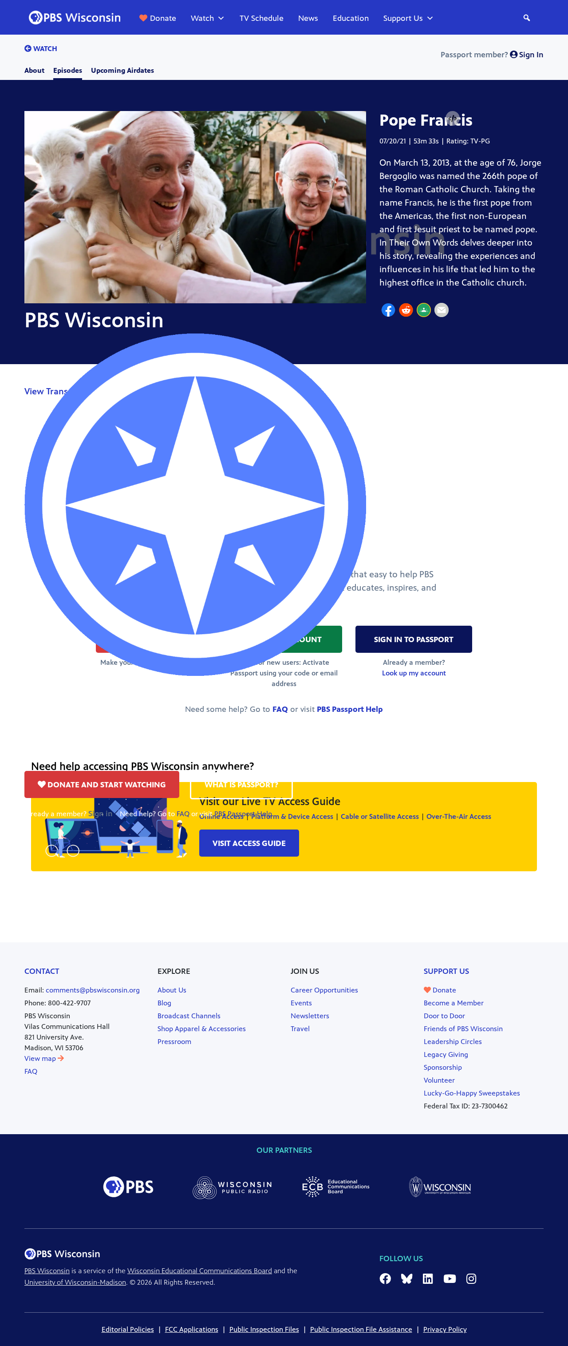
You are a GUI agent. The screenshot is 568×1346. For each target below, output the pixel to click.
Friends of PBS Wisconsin (463, 1028)
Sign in (100, 813)
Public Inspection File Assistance (361, 1329)
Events (301, 1003)
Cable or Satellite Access (380, 816)
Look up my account (414, 673)
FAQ (183, 814)
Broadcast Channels (189, 1016)
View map (41, 1058)
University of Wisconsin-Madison (75, 1282)
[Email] (441, 311)
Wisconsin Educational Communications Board (199, 1271)
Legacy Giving (446, 1054)
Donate (163, 18)
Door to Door (444, 1016)
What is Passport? (241, 785)
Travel (300, 1028)
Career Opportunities (324, 990)
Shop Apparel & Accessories (202, 1028)
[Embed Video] (453, 119)
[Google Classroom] (424, 311)
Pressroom (174, 1041)
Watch (202, 18)
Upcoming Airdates (122, 70)
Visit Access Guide (249, 843)
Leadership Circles (453, 1041)
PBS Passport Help (243, 814)
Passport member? (492, 55)
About (34, 70)
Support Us (403, 18)
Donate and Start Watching (106, 785)
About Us (172, 990)
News (308, 18)
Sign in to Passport (414, 639)
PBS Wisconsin (47, 1271)
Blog (164, 1003)
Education (351, 18)
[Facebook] (388, 311)
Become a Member (454, 1003)
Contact (41, 971)
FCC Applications (191, 1329)
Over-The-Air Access (458, 816)
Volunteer (439, 1080)
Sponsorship (443, 1067)
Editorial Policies (128, 1329)
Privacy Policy (445, 1329)
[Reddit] (406, 311)
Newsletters (310, 1016)
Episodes (67, 70)
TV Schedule (262, 18)
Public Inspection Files (264, 1329)
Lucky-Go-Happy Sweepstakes (472, 1093)
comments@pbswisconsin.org (93, 990)
